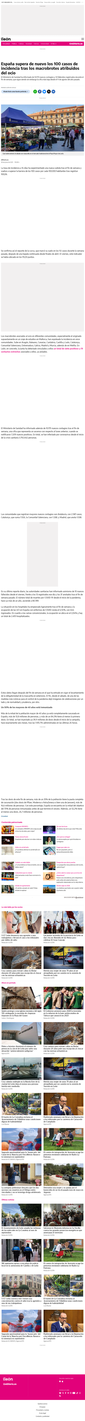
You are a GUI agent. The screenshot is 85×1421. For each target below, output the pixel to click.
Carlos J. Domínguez (8, 1018)
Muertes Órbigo (39, 2)
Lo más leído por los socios (12, 907)
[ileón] (14, 1379)
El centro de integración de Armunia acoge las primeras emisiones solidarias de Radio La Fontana (63, 1154)
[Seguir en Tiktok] (77, 1393)
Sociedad (29, 44)
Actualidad (6, 44)
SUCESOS (78, 2)
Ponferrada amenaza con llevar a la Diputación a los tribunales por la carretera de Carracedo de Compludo (63, 1119)
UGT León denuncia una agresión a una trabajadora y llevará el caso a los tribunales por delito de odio (20, 937)
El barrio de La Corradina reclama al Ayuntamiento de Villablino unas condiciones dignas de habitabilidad (21, 1119)
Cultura (21, 44)
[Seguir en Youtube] (74, 1393)
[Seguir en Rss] (60, 1396)
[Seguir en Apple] (62, 1381)
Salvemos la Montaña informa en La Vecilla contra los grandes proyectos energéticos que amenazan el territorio (63, 1230)
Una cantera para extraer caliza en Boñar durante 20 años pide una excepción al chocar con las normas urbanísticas (21, 973)
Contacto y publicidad (42, 1416)
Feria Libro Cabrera (60, 2)
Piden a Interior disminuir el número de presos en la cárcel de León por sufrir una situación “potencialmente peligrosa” (19, 1048)
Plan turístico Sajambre (29, 2)
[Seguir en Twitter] (63, 1393)
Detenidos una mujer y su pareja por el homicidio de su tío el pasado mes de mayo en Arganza (63, 1189)
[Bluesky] (44, 91)
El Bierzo (54, 44)
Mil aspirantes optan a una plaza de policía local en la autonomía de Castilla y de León (20, 1264)
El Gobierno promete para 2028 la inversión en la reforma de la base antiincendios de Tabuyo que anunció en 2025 (62, 1013)
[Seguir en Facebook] (65, 1393)
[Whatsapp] (35, 91)
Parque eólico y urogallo (49, 2)
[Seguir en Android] (60, 1381)
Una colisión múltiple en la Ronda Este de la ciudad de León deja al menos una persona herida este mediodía (21, 1083)
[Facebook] (40, 91)
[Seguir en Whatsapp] (80, 1393)
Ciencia (36, 44)
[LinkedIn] (53, 91)
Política (14, 44)
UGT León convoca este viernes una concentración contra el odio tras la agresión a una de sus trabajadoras (21, 1300)
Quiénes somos (42, 1404)
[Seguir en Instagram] (71, 1393)
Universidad (45, 44)
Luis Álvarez (5, 1124)
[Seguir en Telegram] (68, 1393)
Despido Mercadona (70, 2)
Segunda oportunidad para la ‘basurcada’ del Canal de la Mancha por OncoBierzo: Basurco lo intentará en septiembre (21, 1154)
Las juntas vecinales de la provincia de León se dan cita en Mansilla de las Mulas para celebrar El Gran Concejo (63, 937)
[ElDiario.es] (76, 44)
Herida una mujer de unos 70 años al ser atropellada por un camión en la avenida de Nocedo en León (62, 973)
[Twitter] (49, 91)
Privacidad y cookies (42, 1410)
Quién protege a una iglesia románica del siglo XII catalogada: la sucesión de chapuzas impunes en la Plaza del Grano (21, 1013)
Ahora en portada (9, 983)
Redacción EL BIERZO (8, 1159)
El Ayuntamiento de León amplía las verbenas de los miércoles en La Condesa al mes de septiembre (21, 1230)
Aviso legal (42, 1413)
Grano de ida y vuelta (18, 2)
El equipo (42, 1407)
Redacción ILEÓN (7, 942)
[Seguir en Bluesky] (60, 1393)
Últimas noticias (8, 1200)
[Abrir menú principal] (82, 39)
